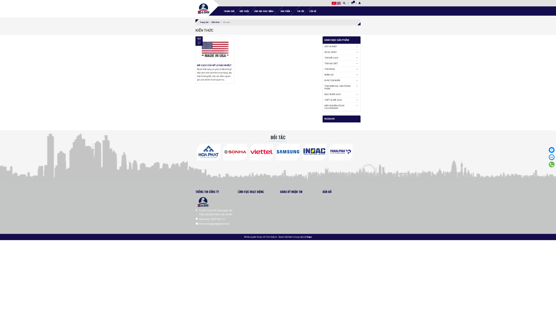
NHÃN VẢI (329, 75)
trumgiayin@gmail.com (217, 223)
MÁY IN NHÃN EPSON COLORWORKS (334, 106)
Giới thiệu (244, 11)
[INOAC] (314, 151)
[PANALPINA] (340, 151)
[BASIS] (203, 8)
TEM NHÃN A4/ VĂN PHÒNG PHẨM (337, 87)
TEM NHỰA (329, 69)
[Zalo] (552, 157)
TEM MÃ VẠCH (331, 58)
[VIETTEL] (261, 151)
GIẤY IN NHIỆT (330, 46)
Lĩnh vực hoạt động (264, 11)
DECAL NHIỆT (330, 52)
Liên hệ (312, 11)
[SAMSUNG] (288, 151)
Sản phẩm (285, 11)
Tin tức (300, 11)
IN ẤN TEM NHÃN (332, 80)
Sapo (309, 237)
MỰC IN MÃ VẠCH (332, 94)
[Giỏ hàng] (352, 2)
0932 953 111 (218, 219)
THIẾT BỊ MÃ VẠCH (333, 100)
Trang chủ (229, 11)
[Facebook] (552, 150)
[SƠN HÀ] (235, 151)
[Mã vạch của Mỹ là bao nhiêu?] (214, 49)
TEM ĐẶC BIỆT (331, 63)
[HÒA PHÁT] (208, 151)
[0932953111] (552, 164)
